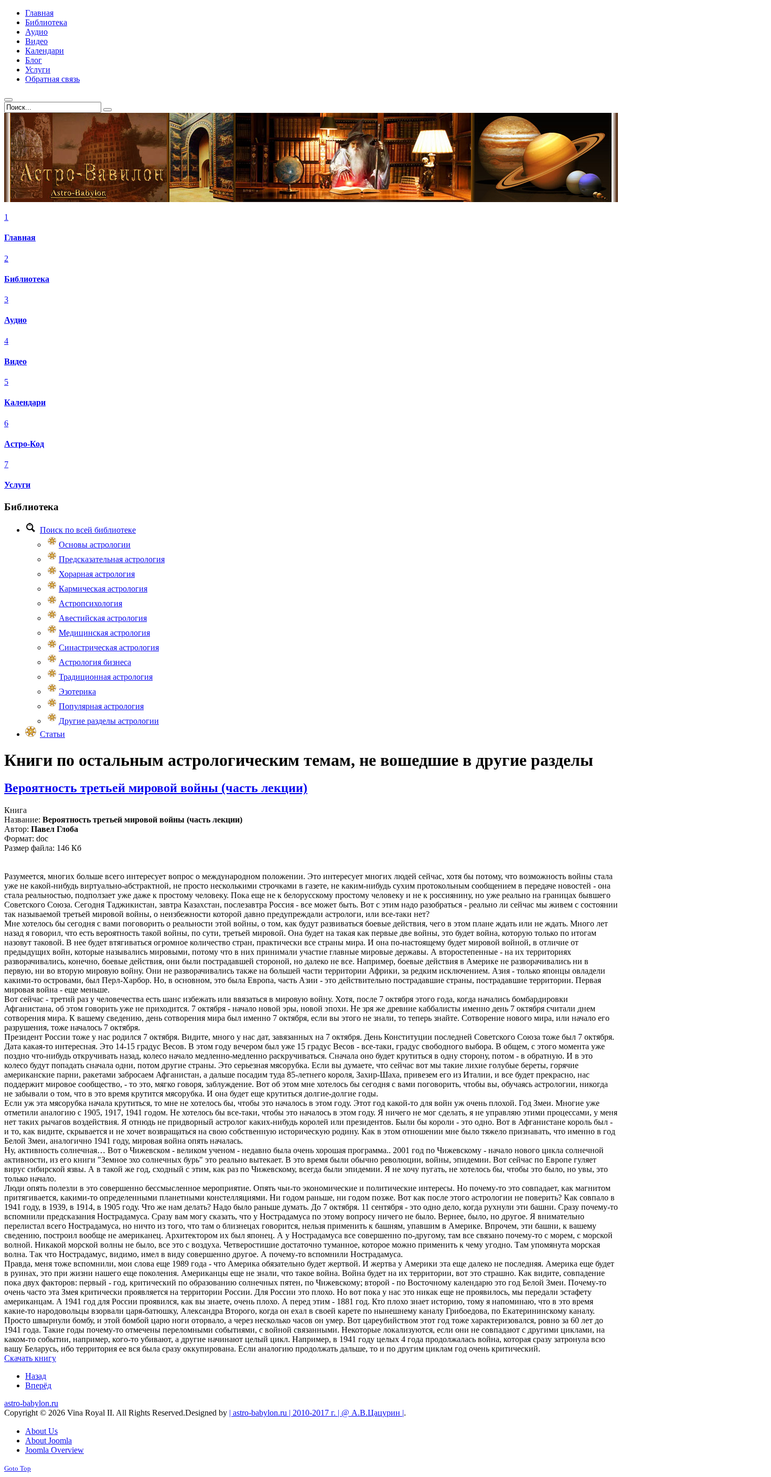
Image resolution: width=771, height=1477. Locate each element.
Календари (25, 402)
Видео (15, 361)
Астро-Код (24, 443)
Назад (35, 1376)
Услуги (17, 484)
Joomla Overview (54, 1450)
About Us (41, 1431)
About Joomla (48, 1440)
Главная (20, 237)
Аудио (15, 319)
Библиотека (26, 279)
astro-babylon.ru (31, 1403)
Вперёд (38, 1385)
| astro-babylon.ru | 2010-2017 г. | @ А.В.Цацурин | (316, 1412)
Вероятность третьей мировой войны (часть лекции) (155, 788)
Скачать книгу (30, 1358)
